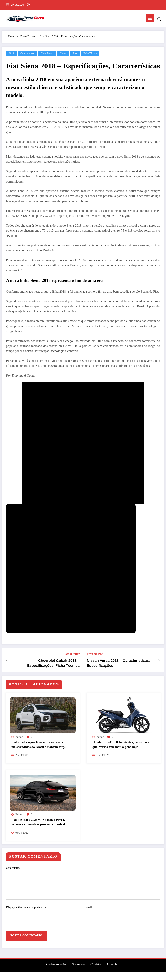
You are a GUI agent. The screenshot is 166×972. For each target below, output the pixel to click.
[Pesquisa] (159, 19)
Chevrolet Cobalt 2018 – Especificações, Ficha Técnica (53, 663)
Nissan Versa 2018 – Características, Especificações (118, 663)
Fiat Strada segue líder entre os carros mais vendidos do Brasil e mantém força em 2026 (38, 745)
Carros (63, 53)
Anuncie (111, 964)
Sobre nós (78, 964)
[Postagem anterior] (7, 660)
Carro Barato (47, 53)
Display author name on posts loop (26, 907)
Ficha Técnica (90, 53)
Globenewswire (56, 964)
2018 (11, 53)
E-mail (88, 907)
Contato (95, 964)
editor (19, 737)
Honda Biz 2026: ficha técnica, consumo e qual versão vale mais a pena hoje (120, 744)
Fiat (75, 53)
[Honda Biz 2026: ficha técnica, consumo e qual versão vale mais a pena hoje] (123, 714)
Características (27, 53)
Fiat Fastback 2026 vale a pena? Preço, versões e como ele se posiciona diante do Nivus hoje (39, 822)
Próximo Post (95, 653)
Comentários (13, 867)
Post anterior (72, 653)
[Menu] (150, 18)
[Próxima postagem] (159, 660)
